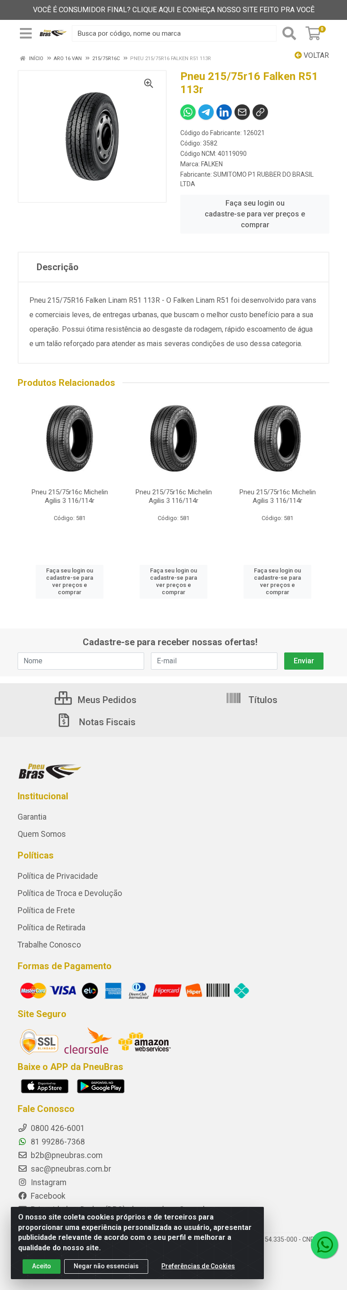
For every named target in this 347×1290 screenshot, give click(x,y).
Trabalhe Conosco (49, 944)
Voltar (315, 55)
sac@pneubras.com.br (70, 1168)
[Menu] (26, 33)
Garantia (32, 816)
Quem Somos (42, 834)
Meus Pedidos (105, 699)
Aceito (41, 1266)
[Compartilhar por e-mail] (242, 112)
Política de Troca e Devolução (70, 893)
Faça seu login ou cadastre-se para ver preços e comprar (255, 214)
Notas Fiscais (106, 722)
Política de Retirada (51, 927)
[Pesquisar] (289, 33)
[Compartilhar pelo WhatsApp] (188, 112)
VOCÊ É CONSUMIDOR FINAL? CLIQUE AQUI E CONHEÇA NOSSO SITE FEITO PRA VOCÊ (173, 9)
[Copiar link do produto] (260, 112)
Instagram (47, 1182)
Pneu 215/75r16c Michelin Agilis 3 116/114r (70, 496)
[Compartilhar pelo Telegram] (206, 112)
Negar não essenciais (106, 1266)
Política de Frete (46, 910)
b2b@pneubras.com (66, 1155)
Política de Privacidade (58, 876)
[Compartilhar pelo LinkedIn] (224, 112)
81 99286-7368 (57, 1141)
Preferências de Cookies (198, 1266)
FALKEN (212, 164)
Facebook (47, 1196)
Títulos (261, 699)
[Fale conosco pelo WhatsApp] (324, 1244)
